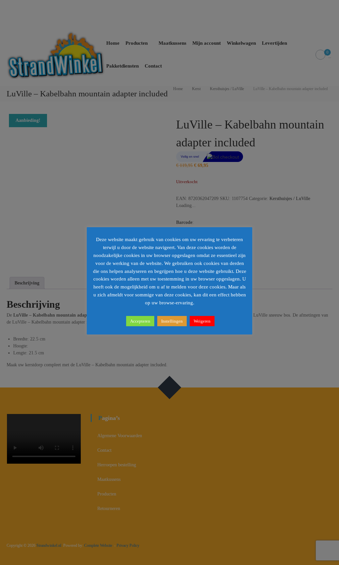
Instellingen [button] (172, 321)
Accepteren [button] (140, 321)
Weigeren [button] (202, 321)
